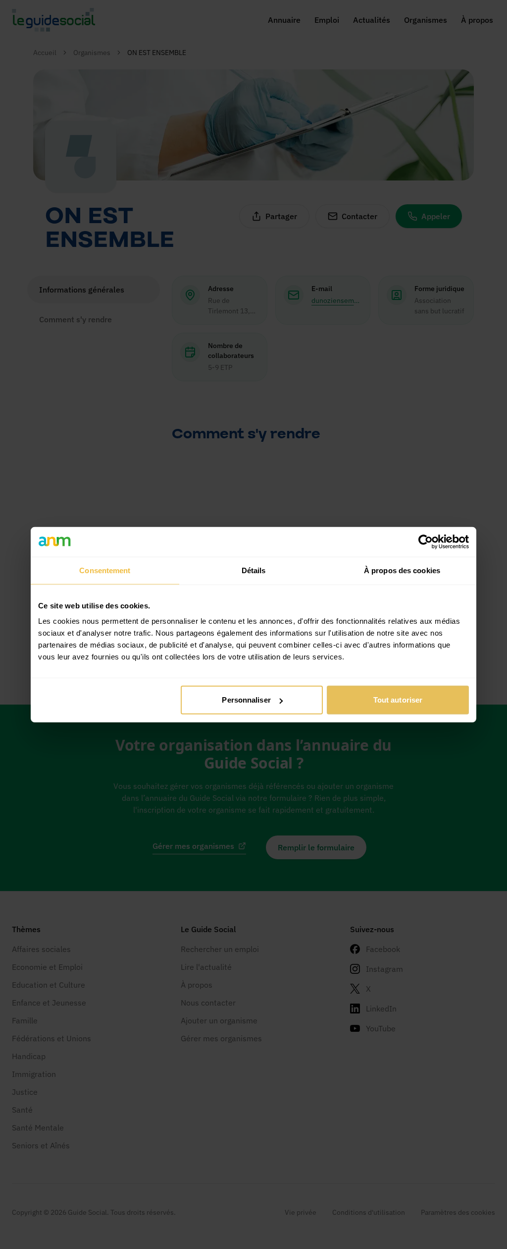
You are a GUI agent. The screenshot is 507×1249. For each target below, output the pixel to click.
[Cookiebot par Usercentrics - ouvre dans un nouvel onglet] (425, 541)
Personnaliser (246, 700)
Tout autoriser (397, 700)
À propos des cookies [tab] (402, 570)
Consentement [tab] (104, 570)
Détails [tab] (254, 570)
